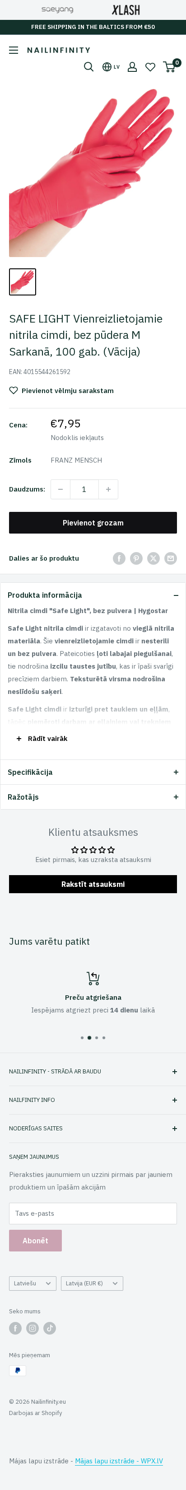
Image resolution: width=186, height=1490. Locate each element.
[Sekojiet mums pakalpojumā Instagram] (32, 1328)
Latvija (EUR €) (84, 1283)
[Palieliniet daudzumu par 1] (108, 489)
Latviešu (25, 1283)
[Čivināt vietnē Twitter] (153, 558)
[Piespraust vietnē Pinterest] (136, 558)
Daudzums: (27, 489)
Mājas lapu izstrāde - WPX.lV (119, 1461)
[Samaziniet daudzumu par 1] (60, 489)
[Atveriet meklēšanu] (89, 67)
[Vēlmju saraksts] (150, 67)
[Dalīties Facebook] (119, 558)
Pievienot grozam (93, 522)
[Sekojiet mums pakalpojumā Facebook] (15, 1328)
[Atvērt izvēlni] (13, 50)
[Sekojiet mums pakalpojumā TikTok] (49, 1328)
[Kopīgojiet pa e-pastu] (170, 558)
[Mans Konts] (132, 67)
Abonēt (35, 1240)
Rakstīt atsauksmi (93, 884)
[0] (169, 66)
